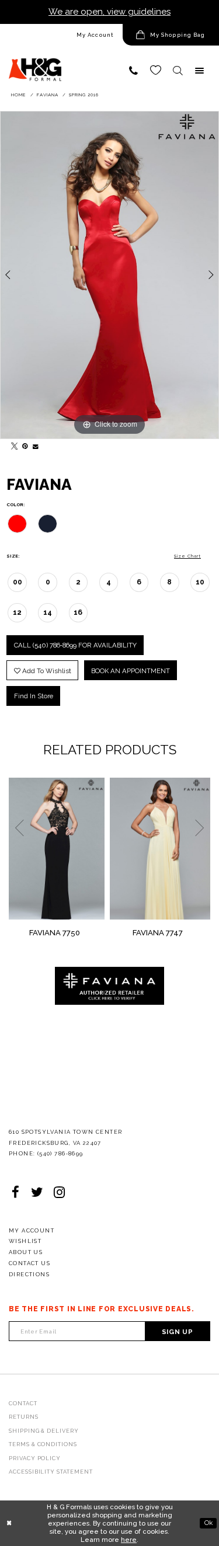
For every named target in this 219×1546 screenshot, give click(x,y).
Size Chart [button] (187, 556)
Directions (29, 1274)
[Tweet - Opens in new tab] (12, 444)
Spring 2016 (84, 95)
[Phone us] (134, 71)
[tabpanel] (109, 275)
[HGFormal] (35, 64)
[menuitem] (61, 35)
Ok (208, 1523)
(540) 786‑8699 (60, 1153)
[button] (171, 35)
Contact (23, 1403)
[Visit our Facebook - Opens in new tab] (16, 1193)
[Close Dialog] (9, 1522)
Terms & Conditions (43, 1444)
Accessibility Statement (51, 1471)
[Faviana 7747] (160, 849)
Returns (24, 1416)
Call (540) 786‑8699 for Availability (75, 645)
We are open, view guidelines (109, 11)
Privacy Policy (35, 1458)
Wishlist (25, 1241)
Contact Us (29, 1263)
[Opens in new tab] (110, 985)
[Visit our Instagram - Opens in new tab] (59, 1193)
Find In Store (33, 696)
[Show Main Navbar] (200, 71)
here (129, 1539)
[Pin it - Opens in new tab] (23, 444)
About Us (26, 1252)
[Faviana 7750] (57, 849)
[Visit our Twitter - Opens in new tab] (37, 1193)
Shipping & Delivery (44, 1430)
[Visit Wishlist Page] (156, 71)
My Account (95, 35)
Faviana (47, 95)
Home (18, 95)
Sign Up (177, 1332)
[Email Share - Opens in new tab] (34, 444)
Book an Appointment (130, 671)
